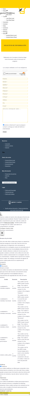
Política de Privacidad (10, 190)
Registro (5, 31)
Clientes (7, 175)
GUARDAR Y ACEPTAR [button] (5, 391)
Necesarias (5, 266)
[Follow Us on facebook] (2, 152)
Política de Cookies (9, 194)
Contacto (5, 27)
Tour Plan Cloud (10, 20)
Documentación (9, 164)
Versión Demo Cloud (11, 37)
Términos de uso (9, 192)
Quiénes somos (9, 145)
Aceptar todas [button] (9, 228)
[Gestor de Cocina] (15, 14)
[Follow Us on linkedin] (4, 152)
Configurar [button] (2, 228)
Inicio (4, 9)
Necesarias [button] (3, 264)
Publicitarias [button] (3, 377)
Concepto (5, 22)
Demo (4, 33)
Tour (4, 16)
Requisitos (7, 166)
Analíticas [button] (2, 364)
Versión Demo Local (11, 35)
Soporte (5, 29)
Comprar (5, 24)
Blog (6, 177)
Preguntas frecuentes (10, 174)
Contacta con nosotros (9, 182)
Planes (4, 10)
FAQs (4, 26)
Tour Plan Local (10, 18)
